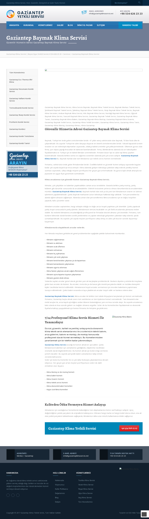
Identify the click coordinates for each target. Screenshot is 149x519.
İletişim (101, 25)
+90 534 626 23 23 (129, 428)
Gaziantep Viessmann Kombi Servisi (21, 90)
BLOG (70, 25)
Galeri (60, 25)
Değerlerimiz (60, 493)
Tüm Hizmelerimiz (17, 72)
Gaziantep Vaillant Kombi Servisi (20, 99)
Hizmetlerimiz (45, 25)
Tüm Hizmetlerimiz (85, 502)
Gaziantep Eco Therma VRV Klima (20, 80)
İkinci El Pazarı (85, 25)
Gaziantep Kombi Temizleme (21, 136)
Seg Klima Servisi (85, 497)
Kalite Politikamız (61, 489)
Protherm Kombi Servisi (19, 122)
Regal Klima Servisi (85, 489)
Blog (56, 497)
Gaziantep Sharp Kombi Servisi (22, 115)
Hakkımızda (59, 480)
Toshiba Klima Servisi (86, 480)
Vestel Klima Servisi (85, 484)
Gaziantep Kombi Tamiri (19, 143)
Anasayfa (14, 25)
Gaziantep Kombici (17, 129)
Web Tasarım (137, 513)
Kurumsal (29, 25)
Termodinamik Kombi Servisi (21, 108)
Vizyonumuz (59, 484)
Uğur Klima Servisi (85, 493)
